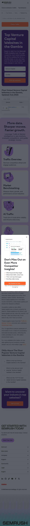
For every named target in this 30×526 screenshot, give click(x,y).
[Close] (26, 237)
